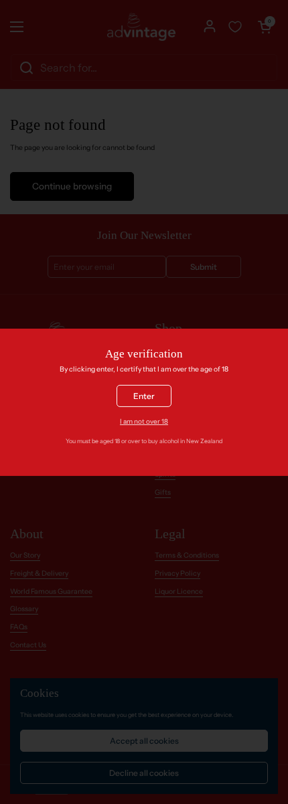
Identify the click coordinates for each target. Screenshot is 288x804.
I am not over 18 (144, 421)
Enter (144, 396)
